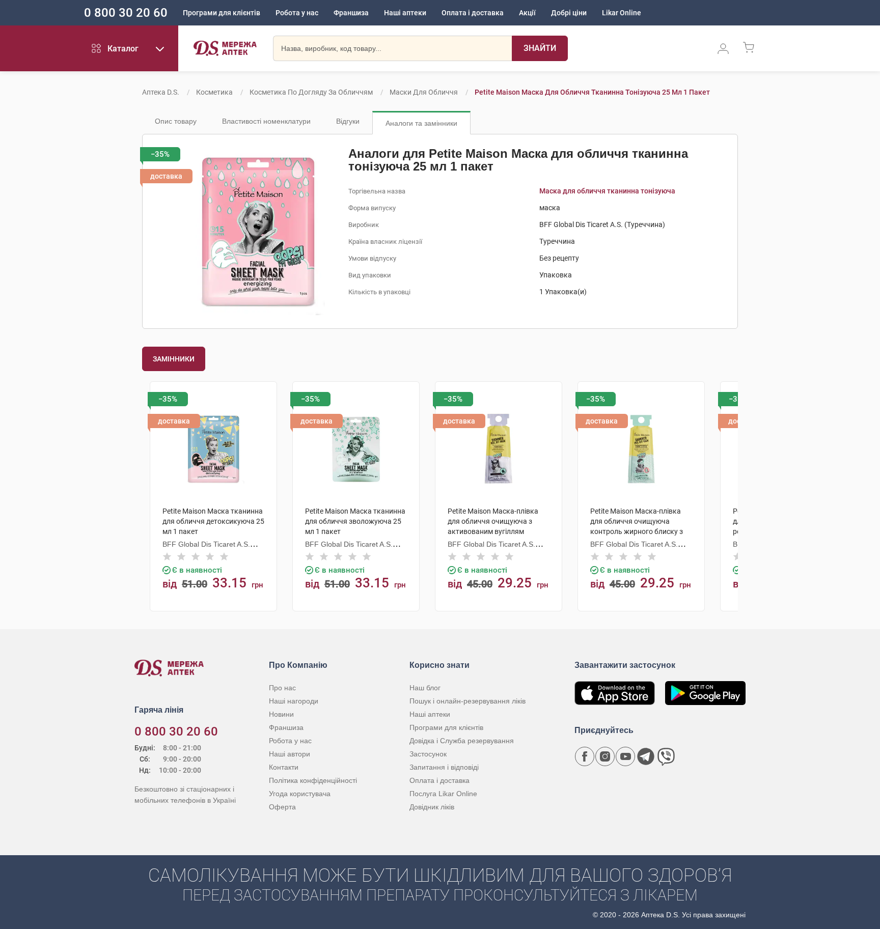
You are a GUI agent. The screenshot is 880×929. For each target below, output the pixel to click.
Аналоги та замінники (421, 123)
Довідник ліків (431, 807)
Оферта (282, 807)
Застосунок (428, 754)
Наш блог (425, 688)
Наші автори (289, 754)
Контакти (283, 767)
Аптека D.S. (160, 92)
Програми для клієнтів (221, 13)
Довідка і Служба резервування (461, 741)
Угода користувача (300, 794)
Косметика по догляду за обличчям (311, 92)
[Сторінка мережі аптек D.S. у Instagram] (605, 756)
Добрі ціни (569, 13)
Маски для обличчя (424, 92)
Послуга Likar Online (443, 794)
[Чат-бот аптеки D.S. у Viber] (666, 756)
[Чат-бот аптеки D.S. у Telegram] (646, 756)
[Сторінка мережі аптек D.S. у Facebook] (584, 756)
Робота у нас (297, 13)
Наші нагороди (293, 701)
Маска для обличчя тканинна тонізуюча (607, 191)
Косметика (214, 92)
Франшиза (351, 13)
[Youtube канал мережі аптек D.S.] (625, 756)
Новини (281, 714)
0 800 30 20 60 (126, 13)
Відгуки (348, 121)
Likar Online (621, 13)
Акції (527, 13)
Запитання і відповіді (444, 767)
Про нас (282, 688)
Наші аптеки (405, 13)
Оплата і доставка (473, 13)
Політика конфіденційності (313, 780)
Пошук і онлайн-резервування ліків (467, 701)
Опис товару (176, 121)
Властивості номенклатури (266, 121)
